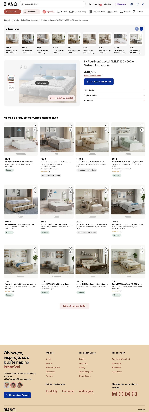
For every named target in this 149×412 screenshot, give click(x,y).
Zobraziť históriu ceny (92, 75)
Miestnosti (31, 12)
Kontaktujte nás (53, 368)
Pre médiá (50, 372)
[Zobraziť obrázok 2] (11, 87)
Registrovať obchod (121, 359)
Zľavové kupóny (95, 4)
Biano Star (116, 368)
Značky (82, 359)
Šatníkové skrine (98, 12)
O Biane (50, 353)
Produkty (51, 391)
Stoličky (140, 12)
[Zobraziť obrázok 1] (11, 79)
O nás (48, 359)
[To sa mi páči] (35, 125)
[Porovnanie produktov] (131, 4)
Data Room (117, 372)
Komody (127, 12)
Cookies (141, 410)
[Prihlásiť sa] (143, 4)
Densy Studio (85, 376)
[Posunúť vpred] (141, 29)
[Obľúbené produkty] (137, 4)
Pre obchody (118, 353)
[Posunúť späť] (137, 29)
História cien (89, 90)
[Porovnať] (35, 130)
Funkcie (49, 376)
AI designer (121, 4)
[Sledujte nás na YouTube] (127, 394)
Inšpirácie (107, 4)
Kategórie (13, 12)
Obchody (83, 363)
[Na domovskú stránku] (10, 4)
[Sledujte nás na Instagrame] (114, 394)
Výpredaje (50, 12)
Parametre (88, 100)
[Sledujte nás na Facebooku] (121, 394)
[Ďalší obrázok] (35, 138)
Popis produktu (90, 95)
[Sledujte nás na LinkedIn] (134, 394)
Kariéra (49, 363)
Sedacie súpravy (79, 12)
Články (82, 368)
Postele (114, 12)
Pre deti (64, 12)
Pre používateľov (87, 353)
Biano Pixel (116, 363)
